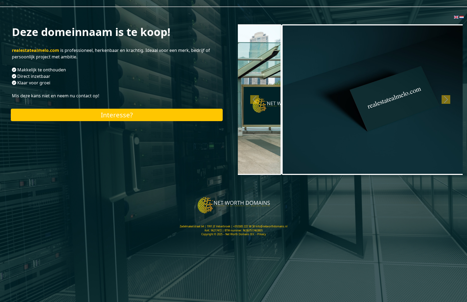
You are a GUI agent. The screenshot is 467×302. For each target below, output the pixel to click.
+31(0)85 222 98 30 (244, 226)
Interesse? (117, 114)
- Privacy (261, 234)
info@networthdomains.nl (271, 226)
